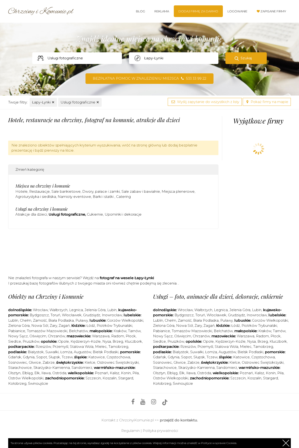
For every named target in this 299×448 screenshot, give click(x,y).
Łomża (66, 352)
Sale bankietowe (66, 191)
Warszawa (101, 336)
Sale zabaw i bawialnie (140, 191)
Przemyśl (60, 346)
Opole (63, 341)
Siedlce (14, 341)
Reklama (161, 11)
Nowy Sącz (18, 336)
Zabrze (49, 362)
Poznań (101, 373)
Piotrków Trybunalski (114, 325)
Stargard (125, 378)
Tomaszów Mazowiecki (47, 331)
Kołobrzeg (17, 383)
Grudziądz (91, 315)
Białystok (36, 352)
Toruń (55, 315)
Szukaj (246, 58)
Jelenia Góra (95, 310)
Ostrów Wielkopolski (25, 378)
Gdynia (29, 357)
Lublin (13, 320)
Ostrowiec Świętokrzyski (118, 362)
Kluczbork (133, 341)
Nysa (106, 341)
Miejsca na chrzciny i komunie (42, 186)
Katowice (96, 357)
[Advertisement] (113, 251)
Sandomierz (81, 367)
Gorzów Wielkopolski (125, 320)
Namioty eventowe (74, 196)
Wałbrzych (59, 310)
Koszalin (110, 378)
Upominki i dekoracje (123, 214)
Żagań (64, 325)
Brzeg (118, 341)
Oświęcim (37, 336)
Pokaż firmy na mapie (269, 102)
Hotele (21, 191)
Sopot (41, 357)
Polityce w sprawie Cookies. (219, 443)
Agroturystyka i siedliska (35, 196)
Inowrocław (112, 315)
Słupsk (54, 357)
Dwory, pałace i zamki (101, 191)
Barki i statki (103, 196)
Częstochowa (118, 357)
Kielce (90, 362)
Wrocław (40, 310)
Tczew (67, 357)
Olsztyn (14, 373)
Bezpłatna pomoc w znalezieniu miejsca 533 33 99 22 (149, 78)
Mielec (101, 346)
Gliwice (35, 362)
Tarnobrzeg (118, 346)
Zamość (40, 320)
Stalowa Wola (81, 346)
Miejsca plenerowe (178, 191)
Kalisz (114, 373)
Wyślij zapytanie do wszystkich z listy (207, 102)
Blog (140, 11)
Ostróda (59, 373)
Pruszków (31, 341)
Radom (117, 336)
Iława (46, 373)
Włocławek (72, 315)
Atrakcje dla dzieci (31, 214)
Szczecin (93, 378)
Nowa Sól (39, 325)
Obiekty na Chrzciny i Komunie (45, 296)
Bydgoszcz (39, 315)
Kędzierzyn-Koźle (86, 341)
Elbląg (27, 373)
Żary (53, 325)
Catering (123, 196)
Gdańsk (14, 357)
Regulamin (130, 430)
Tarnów (134, 331)
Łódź (90, 325)
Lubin (112, 310)
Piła (135, 373)
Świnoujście (38, 383)
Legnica (76, 310)
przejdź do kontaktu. (179, 420)
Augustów (82, 352)
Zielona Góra (19, 325)
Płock (131, 336)
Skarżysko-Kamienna (51, 367)
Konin (126, 373)
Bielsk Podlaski (105, 352)
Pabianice (16, 331)
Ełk (37, 373)
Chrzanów (56, 336)
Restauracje (39, 191)
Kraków (120, 331)
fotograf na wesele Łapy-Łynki (127, 278)
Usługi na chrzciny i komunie (41, 209)
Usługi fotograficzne (80, 102)
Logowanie (237, 11)
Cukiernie (95, 214)
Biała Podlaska (61, 320)
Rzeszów (43, 346)
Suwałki (52, 352)
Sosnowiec (17, 362)
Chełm (25, 320)
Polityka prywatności (160, 430)
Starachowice (20, 367)
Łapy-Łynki (43, 102)
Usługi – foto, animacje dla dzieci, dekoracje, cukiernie (218, 296)
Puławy (81, 320)
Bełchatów (78, 331)
